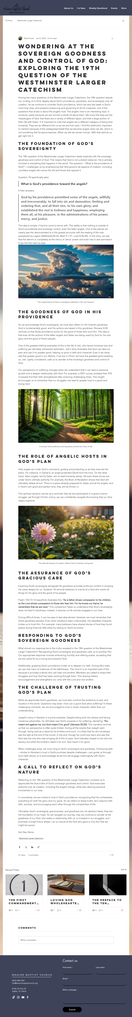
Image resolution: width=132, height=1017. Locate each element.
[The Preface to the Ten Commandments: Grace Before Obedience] (107, 884)
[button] (68, 8)
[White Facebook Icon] (27, 997)
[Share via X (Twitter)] (26, 847)
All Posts (8, 20)
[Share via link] (38, 847)
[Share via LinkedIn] (32, 847)
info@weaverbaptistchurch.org (25, 983)
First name (68, 967)
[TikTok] (13, 997)
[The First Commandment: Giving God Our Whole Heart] (24, 884)
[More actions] (112, 38)
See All (124, 869)
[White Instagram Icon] (18, 997)
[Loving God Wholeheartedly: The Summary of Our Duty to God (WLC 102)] (66, 884)
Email (65, 979)
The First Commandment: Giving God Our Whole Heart (24, 901)
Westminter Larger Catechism (30, 20)
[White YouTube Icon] (23, 997)
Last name (100, 967)
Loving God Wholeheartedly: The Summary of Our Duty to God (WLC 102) (66, 901)
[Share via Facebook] (19, 847)
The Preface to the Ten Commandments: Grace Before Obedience (107, 901)
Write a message (69, 990)
